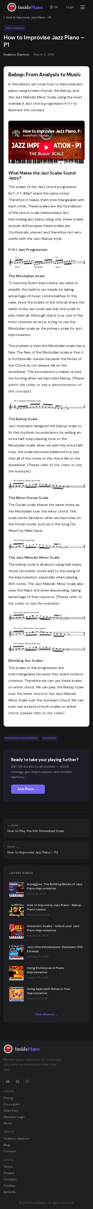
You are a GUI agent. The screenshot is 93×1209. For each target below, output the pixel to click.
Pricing (8, 1098)
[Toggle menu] (82, 7)
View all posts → (46, 1014)
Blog (7, 1145)
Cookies (10, 1186)
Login (70, 7)
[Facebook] (18, 1081)
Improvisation (15, 28)
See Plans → (28, 789)
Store (8, 1123)
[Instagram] (27, 1081)
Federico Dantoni (16, 1138)
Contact (10, 1151)
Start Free (11, 1111)
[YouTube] (8, 1081)
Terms (8, 1167)
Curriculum (12, 1104)
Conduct (10, 1179)
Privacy (9, 1173)
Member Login (14, 1117)
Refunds (10, 1192)
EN (56, 7)
